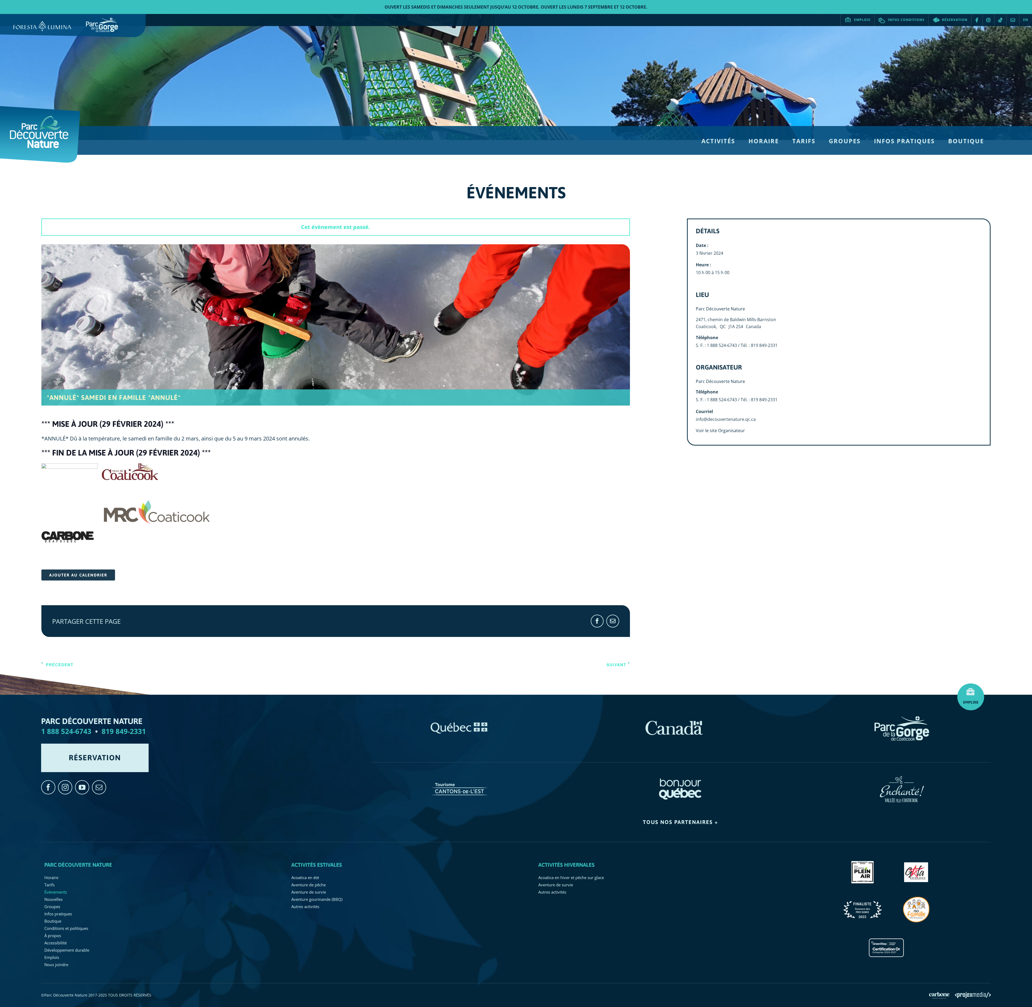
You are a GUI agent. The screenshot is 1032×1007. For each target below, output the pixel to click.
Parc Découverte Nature (720, 309)
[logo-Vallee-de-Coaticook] (902, 778)
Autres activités (305, 906)
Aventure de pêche (308, 884)
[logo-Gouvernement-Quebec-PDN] (459, 718)
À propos (52, 935)
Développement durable (66, 950)
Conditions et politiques (66, 928)
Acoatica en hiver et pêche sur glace (571, 877)
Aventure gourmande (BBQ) (316, 899)
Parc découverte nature (78, 865)
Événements (55, 892)
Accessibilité (55, 942)
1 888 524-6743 (66, 731)
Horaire (51, 877)
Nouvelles (53, 899)
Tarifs (49, 884)
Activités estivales (316, 865)
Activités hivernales (566, 865)
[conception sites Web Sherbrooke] (973, 994)
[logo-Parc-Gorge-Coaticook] (902, 718)
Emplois (862, 19)
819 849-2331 (124, 731)
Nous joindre (1013, 20)
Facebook (977, 20)
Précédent (60, 664)
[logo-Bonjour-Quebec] (680, 778)
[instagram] (65, 787)
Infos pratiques (58, 913)
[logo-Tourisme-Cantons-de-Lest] (459, 778)
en (1025, 19)
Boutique (52, 921)
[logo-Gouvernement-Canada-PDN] (674, 718)
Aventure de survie (308, 892)
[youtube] (82, 787)
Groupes (52, 906)
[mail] (99, 787)
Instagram (988, 20)
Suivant (616, 664)
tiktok (1000, 20)
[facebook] (48, 787)
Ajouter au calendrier (78, 575)
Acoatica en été (305, 877)
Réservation (955, 19)
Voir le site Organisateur (720, 430)
